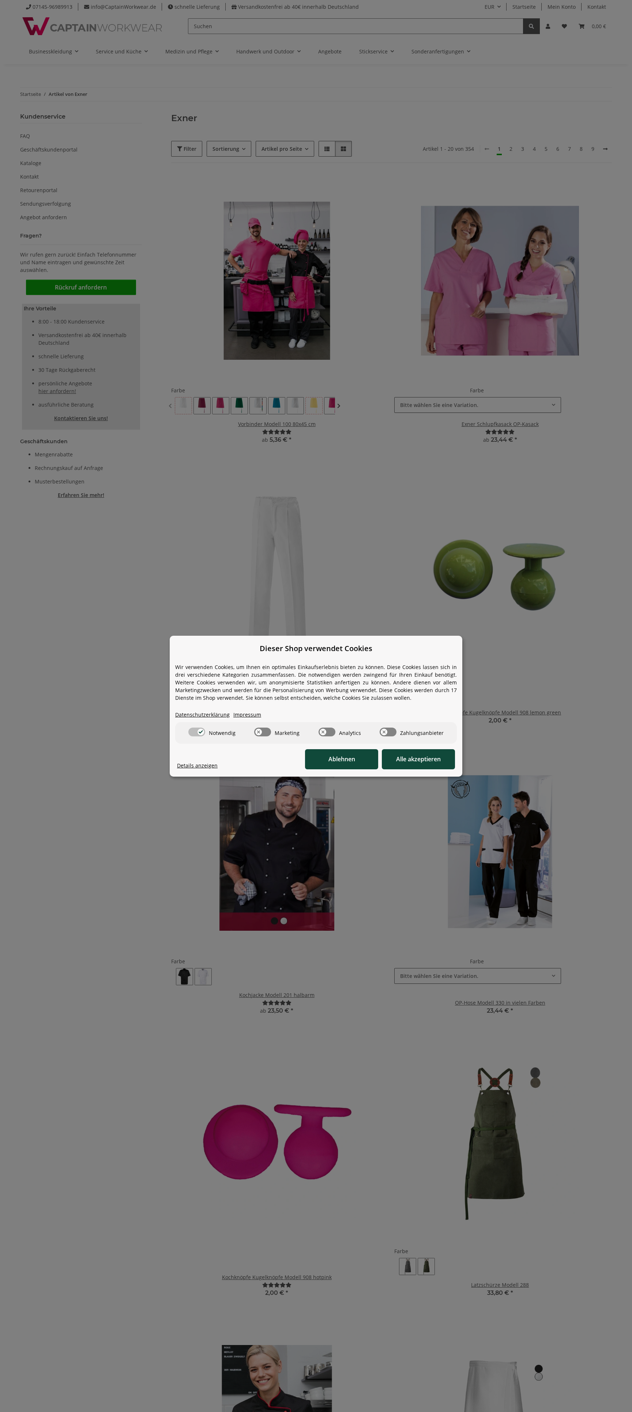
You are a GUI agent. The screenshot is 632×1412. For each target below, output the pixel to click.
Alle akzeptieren (418, 759)
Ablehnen (341, 759)
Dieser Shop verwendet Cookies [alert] (316, 648)
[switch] (196, 732)
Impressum (247, 714)
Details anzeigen (197, 765)
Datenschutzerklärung (202, 714)
